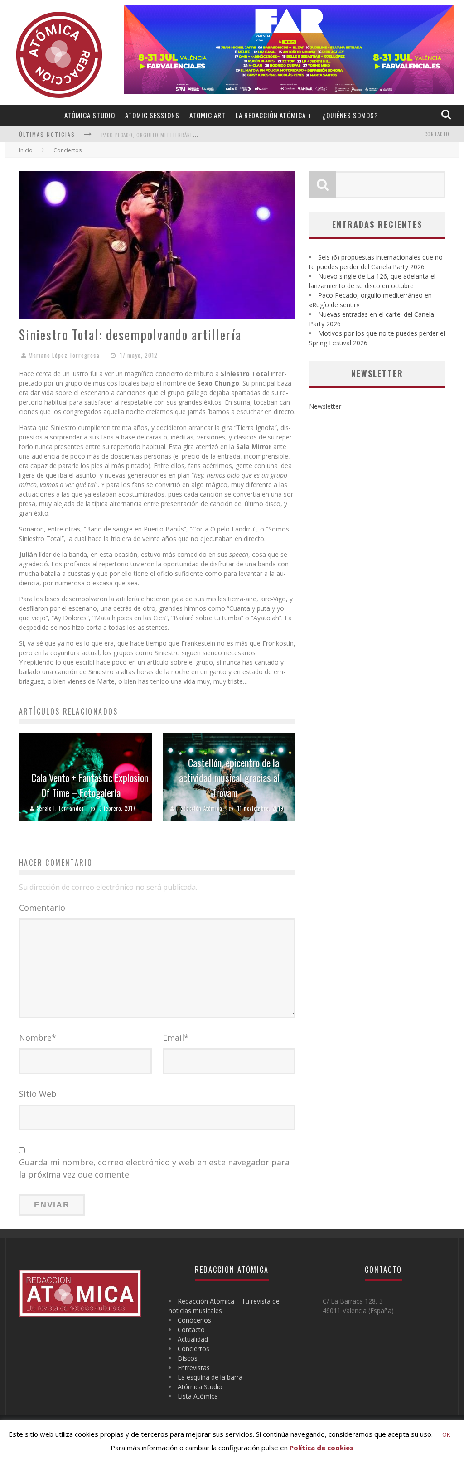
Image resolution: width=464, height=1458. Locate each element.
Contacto (437, 134)
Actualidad (193, 1339)
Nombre (37, 1037)
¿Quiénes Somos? (350, 115)
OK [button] (446, 1434)
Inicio (26, 150)
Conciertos (193, 1348)
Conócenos (194, 1320)
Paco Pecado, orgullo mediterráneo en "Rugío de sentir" (177, 135)
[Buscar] (447, 115)
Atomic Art (207, 115)
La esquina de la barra (210, 1377)
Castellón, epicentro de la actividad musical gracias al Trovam (229, 777)
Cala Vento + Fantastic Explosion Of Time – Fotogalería (89, 785)
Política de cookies (321, 1447)
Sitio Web (38, 1093)
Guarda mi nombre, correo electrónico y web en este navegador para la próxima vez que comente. (154, 1168)
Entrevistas (194, 1367)
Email (175, 1037)
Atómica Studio (89, 115)
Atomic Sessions (152, 115)
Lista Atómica (198, 1396)
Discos (188, 1358)
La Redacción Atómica (271, 115)
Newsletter (325, 406)
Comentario (42, 907)
